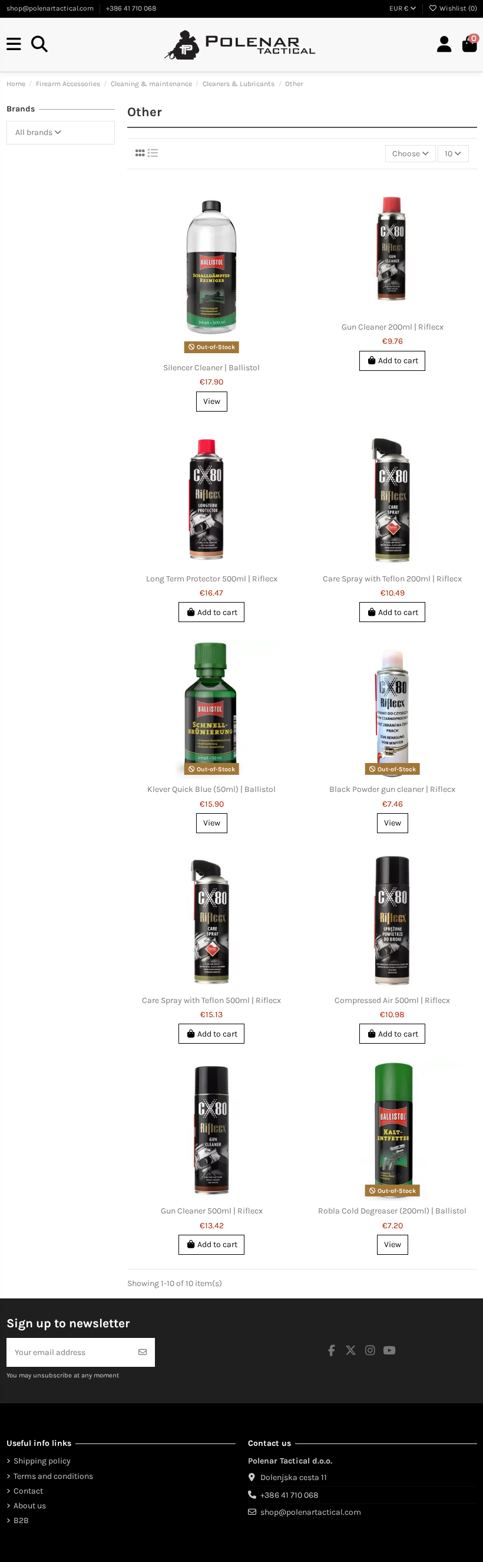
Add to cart (398, 361)
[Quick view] (220, 353)
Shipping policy (42, 1461)
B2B (21, 1520)
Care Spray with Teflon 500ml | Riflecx (211, 1000)
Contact (28, 1491)
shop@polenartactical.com (50, 8)
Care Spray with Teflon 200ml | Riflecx (392, 579)
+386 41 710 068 (131, 8)
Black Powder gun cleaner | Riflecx (392, 789)
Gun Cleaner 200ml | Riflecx (393, 327)
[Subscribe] (142, 1352)
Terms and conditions (53, 1476)
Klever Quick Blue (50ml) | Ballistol (211, 789)
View (211, 401)
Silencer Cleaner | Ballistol (211, 368)
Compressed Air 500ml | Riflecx (392, 1000)
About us (30, 1506)
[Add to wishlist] (202, 353)
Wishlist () (457, 8)
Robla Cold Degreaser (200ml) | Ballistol (392, 1211)
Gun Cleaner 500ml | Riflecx (212, 1211)
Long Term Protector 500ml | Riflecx (211, 579)
